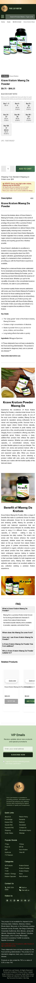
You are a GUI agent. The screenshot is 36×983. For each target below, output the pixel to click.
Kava (20, 874)
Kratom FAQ (8, 822)
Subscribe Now (18, 755)
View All (21, 852)
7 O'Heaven (9, 855)
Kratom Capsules (10, 876)
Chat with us (25, 890)
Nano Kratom (23, 876)
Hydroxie (8, 852)
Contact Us (22, 827)
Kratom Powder (24, 868)
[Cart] (33, 9)
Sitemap (21, 833)
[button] (11, 681)
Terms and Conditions (10, 972)
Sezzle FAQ (8, 825)
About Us (8, 817)
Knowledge (8, 819)
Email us (24, 887)
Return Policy (23, 817)
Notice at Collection (13, 976)
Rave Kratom (23, 849)
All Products (9, 865)
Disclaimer (22, 825)
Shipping (8, 830)
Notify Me (11, 701)
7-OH (6, 871)
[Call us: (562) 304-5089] (29, 9)
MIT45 (21, 847)
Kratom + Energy (10, 874)
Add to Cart (25, 169)
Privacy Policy (22, 972)
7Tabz (7, 844)
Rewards (22, 819)
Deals (6, 868)
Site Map (26, 978)
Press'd (7, 847)
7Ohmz (21, 844)
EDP (6, 849)
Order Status (9, 833)
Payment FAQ (9, 827)
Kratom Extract (24, 865)
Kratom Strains (24, 871)
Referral (21, 822)
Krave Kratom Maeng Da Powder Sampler (18, 687)
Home (3, 22)
